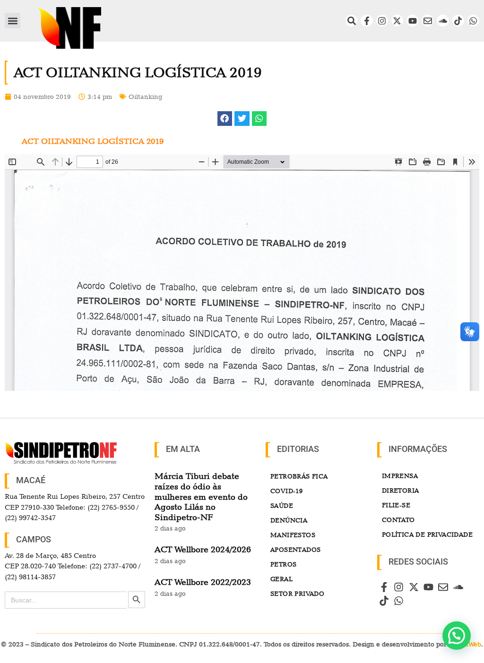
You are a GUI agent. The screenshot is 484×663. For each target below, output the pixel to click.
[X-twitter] (397, 21)
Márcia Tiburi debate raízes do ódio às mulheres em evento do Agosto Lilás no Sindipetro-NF (201, 496)
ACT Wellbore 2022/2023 (203, 582)
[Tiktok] (458, 21)
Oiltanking (145, 96)
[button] (12, 20)
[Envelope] (427, 21)
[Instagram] (382, 21)
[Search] (351, 21)
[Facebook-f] (366, 21)
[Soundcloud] (443, 21)
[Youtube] (412, 21)
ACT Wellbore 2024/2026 (203, 549)
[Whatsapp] (473, 21)
